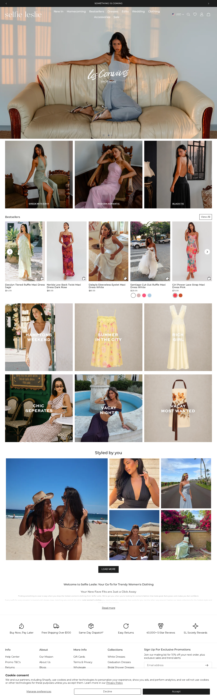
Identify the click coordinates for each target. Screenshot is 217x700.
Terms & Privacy (82, 662)
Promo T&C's (13, 662)
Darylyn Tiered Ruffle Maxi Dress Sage (25, 286)
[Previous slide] (6, 3)
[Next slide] (208, 3)
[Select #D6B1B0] (138, 295)
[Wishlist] (195, 14)
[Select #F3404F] (175, 295)
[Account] (201, 14)
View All (205, 216)
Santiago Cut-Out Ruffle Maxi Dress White (148, 286)
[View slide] (108, 73)
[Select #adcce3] (149, 295)
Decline (107, 691)
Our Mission (46, 656)
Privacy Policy (114, 682)
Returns (10, 667)
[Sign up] (206, 665)
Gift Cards (79, 656)
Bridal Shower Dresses (121, 667)
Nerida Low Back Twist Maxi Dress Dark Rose (64, 286)
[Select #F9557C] (144, 295)
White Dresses (116, 656)
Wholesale (79, 667)
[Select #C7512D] (180, 295)
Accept (176, 691)
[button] (10, 252)
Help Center (12, 656)
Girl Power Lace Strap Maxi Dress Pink (188, 286)
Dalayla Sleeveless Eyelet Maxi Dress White (107, 286)
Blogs (42, 667)
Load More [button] (108, 569)
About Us (44, 662)
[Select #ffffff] (133, 295)
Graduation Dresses (119, 662)
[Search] (188, 14)
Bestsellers (12, 217)
